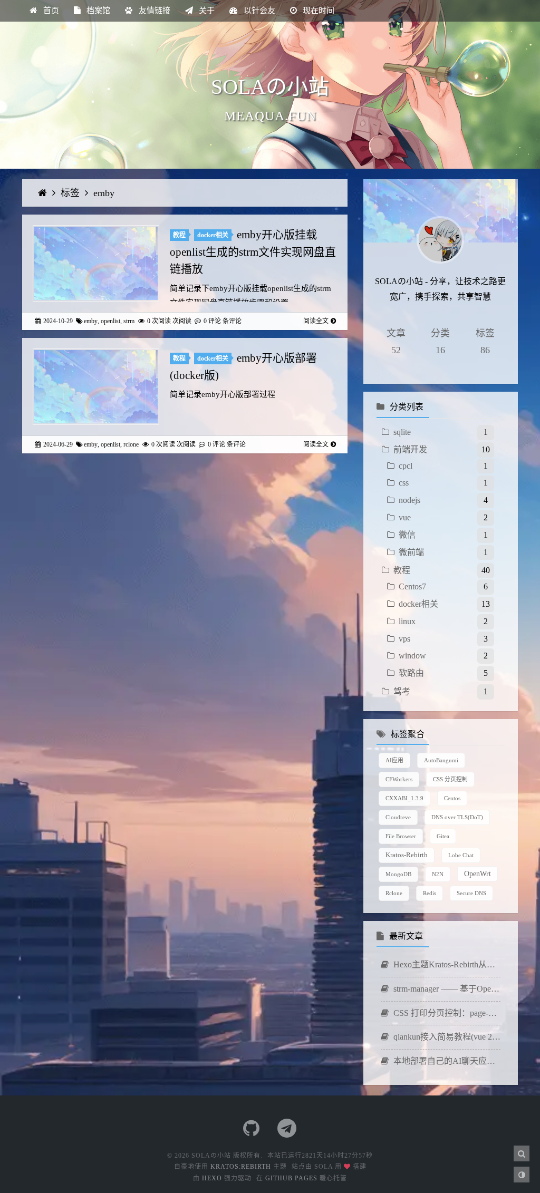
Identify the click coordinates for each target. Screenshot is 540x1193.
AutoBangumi (441, 760)
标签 (71, 193)
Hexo (212, 1178)
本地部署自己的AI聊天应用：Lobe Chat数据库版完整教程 (445, 1060)
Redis (429, 893)
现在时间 (317, 10)
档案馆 (97, 10)
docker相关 (212, 235)
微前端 (411, 552)
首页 (50, 10)
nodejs (409, 500)
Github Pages (291, 1178)
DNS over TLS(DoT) (457, 817)
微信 (407, 534)
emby (103, 193)
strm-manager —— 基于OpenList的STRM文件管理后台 (445, 988)
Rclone (393, 893)
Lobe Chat (461, 855)
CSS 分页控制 (450, 779)
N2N (437, 874)
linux (407, 621)
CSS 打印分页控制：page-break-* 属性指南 (445, 1012)
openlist (110, 321)
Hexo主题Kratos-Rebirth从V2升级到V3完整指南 (445, 964)
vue (405, 517)
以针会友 (258, 10)
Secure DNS (471, 893)
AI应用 (394, 760)
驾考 (401, 691)
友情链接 (153, 10)
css (404, 482)
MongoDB (398, 874)
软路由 (411, 672)
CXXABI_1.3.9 (404, 798)
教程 (179, 235)
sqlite (402, 432)
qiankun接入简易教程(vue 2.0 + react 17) (445, 1036)
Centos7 (412, 586)
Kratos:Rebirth (240, 1166)
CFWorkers (398, 779)
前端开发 (410, 449)
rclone (131, 444)
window (412, 655)
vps (404, 638)
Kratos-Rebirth (406, 855)
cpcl (405, 465)
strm (128, 321)
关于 (206, 10)
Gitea (443, 836)
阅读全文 (316, 321)
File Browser (400, 836)
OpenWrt (477, 873)
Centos (452, 798)
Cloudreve (398, 817)
